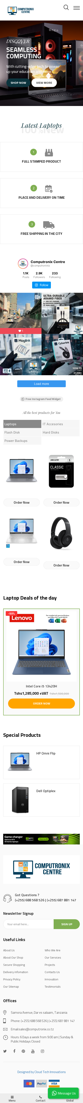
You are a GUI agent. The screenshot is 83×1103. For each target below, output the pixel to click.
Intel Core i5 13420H (41, 686)
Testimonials (53, 986)
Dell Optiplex (45, 791)
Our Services (53, 957)
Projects (50, 965)
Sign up (66, 924)
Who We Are (52, 950)
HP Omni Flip (45, 753)
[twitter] (5, 1051)
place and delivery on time (42, 197)
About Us (9, 950)
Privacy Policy (11, 979)
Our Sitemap (11, 986)
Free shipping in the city (41, 233)
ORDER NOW (41, 703)
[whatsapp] (23, 1051)
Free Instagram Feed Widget (43, 399)
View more (44, 82)
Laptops (10, 424)
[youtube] (32, 1051)
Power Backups (15, 440)
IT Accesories (53, 424)
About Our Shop (13, 957)
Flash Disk (12, 432)
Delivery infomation (15, 972)
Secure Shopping (14, 965)
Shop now (18, 82)
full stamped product (41, 161)
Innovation (51, 979)
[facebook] (14, 1051)
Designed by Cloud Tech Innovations (41, 1072)
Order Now (22, 502)
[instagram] (42, 1051)
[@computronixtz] (23, 263)
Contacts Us (52, 972)
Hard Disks (51, 432)
